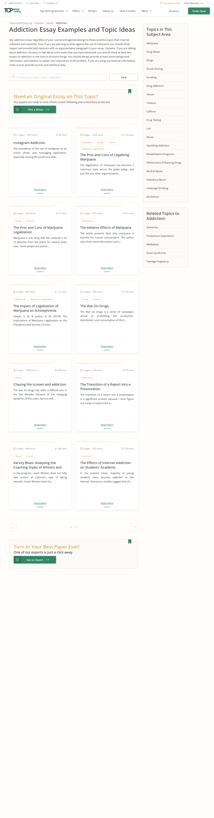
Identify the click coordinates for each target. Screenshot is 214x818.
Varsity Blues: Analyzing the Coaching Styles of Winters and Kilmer (37, 465)
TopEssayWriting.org (20, 23)
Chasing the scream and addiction (39, 384)
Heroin (150, 94)
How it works (127, 11)
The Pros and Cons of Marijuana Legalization (38, 229)
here (202, 3)
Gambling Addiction (157, 145)
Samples (39, 23)
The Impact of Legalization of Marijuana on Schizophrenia (35, 308)
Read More (40, 189)
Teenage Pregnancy (157, 261)
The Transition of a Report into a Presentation (105, 386)
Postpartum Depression (160, 235)
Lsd (148, 128)
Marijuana (152, 43)
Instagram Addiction (29, 142)
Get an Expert (35, 559)
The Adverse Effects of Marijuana (105, 227)
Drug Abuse (153, 51)
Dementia (152, 227)
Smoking (151, 77)
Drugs (149, 60)
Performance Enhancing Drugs (163, 162)
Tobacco (151, 103)
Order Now (199, 11)
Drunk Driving (154, 68)
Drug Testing (153, 120)
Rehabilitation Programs (160, 154)
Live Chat (34, 3)
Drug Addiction (155, 85)
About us (108, 11)
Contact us (51, 3)
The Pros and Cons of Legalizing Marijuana (104, 157)
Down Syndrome (156, 252)
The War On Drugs (94, 306)
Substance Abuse (156, 179)
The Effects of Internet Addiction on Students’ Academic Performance (105, 465)
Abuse (149, 137)
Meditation (152, 244)
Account (174, 11)
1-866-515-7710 (15, 3)
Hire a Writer (35, 109)
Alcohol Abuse (154, 171)
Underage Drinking (157, 188)
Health (50, 23)
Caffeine (151, 111)
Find (123, 77)
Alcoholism (152, 196)
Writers (92, 11)
